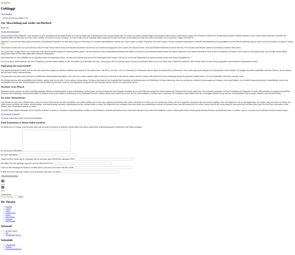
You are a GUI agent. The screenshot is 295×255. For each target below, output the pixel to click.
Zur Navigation (6, 14)
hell (7, 233)
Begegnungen (11, 213)
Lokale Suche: (6, 194)
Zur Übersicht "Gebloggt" (10, 114)
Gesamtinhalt (10, 245)
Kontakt (8, 247)
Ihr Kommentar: (11, 151)
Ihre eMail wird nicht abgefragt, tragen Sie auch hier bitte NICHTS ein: (27, 163)
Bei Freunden (10, 221)
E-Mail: (30, 172)
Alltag (8, 211)
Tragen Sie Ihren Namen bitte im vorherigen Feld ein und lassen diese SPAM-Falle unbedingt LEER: (37, 159)
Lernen (8, 209)
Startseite (9, 207)
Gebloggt (9, 219)
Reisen (8, 215)
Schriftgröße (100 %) (13, 235)
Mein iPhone (10, 217)
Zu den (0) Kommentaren (10, 32)
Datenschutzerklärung (13, 249)
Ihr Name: (9, 155)
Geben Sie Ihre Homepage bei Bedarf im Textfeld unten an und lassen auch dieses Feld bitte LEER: (37, 168)
